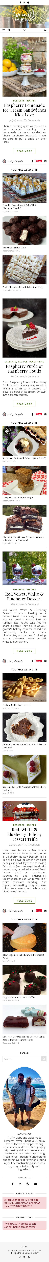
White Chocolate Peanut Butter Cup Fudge (23, 287)
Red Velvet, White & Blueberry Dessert (24, 596)
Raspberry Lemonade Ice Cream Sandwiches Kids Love (24, 109)
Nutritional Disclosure (30, 1250)
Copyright (13, 1250)
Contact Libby (32, 1252)
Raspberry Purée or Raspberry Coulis (24, 368)
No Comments (32, 120)
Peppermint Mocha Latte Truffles (19, 997)
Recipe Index (17, 1252)
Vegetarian (36, 361)
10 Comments (32, 844)
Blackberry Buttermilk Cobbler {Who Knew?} (24, 458)
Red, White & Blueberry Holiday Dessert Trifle (24, 834)
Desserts (19, 100)
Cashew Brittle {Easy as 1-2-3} (17, 705)
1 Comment (32, 376)
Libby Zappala (15, 161)
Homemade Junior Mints (14, 247)
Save (39, 161)
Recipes (31, 100)
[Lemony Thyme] (24, 16)
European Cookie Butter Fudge (18, 497)
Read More (24, 151)
